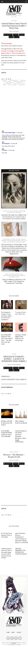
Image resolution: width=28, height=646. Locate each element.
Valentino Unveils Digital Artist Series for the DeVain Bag (20, 337)
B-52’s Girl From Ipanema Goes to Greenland (6, 535)
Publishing (18, 212)
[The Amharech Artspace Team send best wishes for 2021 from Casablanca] (7, 304)
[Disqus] (14, 108)
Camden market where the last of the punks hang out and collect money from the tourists (6, 553)
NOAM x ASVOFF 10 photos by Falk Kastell (6, 423)
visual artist (22, 84)
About (13, 632)
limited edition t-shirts (19, 83)
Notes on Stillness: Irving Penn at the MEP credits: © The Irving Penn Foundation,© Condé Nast (14, 281)
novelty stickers (12, 84)
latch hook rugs (7, 83)
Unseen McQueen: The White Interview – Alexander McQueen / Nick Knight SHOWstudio (21, 436)
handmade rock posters (19, 81)
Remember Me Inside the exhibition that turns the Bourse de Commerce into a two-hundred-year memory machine (14, 217)
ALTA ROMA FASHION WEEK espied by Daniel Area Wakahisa (6, 433)
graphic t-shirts (7, 81)
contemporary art (13, 80)
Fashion (23, 239)
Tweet (23, 242)
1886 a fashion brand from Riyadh (21, 422)
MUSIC (4, 84)
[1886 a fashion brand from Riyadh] (21, 413)
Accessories (6, 239)
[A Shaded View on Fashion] (14, 10)
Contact (19, 632)
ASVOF (17, 31)
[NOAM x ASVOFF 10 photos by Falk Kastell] (7, 413)
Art (12, 20)
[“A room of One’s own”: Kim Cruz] (21, 304)
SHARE (16, 34)
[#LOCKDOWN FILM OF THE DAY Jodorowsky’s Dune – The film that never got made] (7, 327)
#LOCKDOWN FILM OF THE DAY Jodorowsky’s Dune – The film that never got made (7, 339)
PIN (11, 370)
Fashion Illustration (7, 240)
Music (15, 20)
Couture (12, 239)
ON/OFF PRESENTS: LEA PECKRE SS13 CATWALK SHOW (21, 551)
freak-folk (23, 80)
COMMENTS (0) (9, 463)
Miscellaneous (14, 451)
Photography (10, 212)
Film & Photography (13, 211)
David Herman (17, 364)
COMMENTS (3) (9, 34)
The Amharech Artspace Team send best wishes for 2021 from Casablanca (6, 315)
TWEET (22, 34)
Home (8, 632)
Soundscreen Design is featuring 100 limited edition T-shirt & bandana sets (13, 52)
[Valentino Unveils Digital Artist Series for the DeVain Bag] (21, 327)
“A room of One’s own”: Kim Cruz (20, 313)
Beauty (7, 274)
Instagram (22, 211)
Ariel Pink (4, 80)
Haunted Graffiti (10, 82)
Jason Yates (19, 82)
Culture (5, 211)
